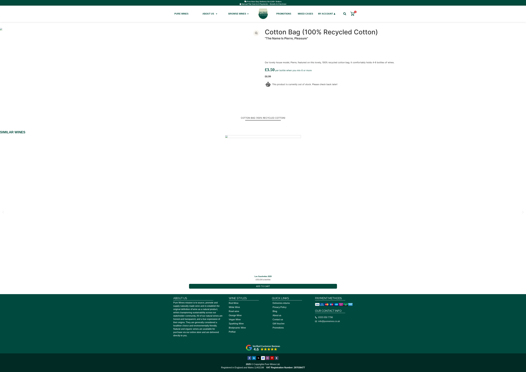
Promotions (283, 14)
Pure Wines (181, 14)
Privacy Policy (279, 307)
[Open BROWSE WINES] (248, 13)
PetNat (232, 332)
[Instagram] (267, 358)
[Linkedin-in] (254, 358)
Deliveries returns (281, 303)
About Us (208, 14)
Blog (275, 311)
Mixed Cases (305, 14)
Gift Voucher (279, 323)
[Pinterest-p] (272, 358)
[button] (3, 212)
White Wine (234, 307)
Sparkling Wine (236, 323)
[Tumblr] (276, 358)
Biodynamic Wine (237, 328)
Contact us (278, 319)
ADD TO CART (263, 286)
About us (277, 315)
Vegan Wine (235, 319)
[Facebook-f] (249, 358)
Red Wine (233, 303)
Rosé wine (234, 311)
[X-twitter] (258, 358)
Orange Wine (235, 315)
